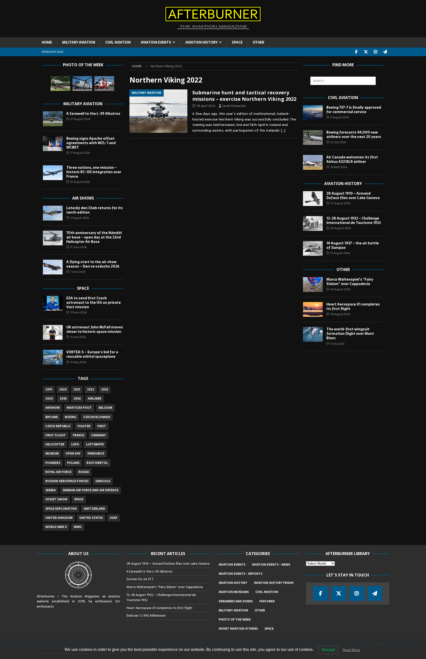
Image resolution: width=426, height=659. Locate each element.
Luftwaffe (95, 444)
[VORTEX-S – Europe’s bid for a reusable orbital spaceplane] (53, 357)
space (78, 499)
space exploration (61, 508)
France (78, 435)
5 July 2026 (337, 343)
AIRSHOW (52, 407)
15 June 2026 (78, 312)
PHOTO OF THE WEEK (235, 619)
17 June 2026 (78, 247)
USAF (113, 517)
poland (73, 462)
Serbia (50, 490)
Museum (52, 453)
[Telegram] (385, 52)
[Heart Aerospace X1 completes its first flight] (313, 309)
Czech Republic (58, 426)
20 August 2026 (340, 228)
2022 (90, 389)
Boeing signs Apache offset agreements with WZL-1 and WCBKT (91, 143)
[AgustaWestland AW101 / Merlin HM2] (82, 83)
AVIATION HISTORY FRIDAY (274, 582)
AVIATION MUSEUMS (234, 592)
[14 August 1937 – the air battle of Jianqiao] (313, 248)
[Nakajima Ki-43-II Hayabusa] (60, 83)
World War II (56, 526)
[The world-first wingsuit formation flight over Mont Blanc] (313, 334)
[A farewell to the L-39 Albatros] (53, 118)
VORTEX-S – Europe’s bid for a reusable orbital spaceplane (92, 354)
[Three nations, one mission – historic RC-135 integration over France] (53, 172)
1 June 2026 (77, 272)
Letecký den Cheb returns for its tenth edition (94, 210)
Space (83, 288)
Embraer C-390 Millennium (146, 615)
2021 (76, 389)
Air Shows (83, 198)
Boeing (70, 417)
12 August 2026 (80, 182)
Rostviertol (97, 462)
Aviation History (343, 183)
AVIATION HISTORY (201, 42)
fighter (83, 426)
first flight (55, 435)
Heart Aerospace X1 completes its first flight (353, 306)
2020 (63, 389)
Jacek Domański (234, 105)
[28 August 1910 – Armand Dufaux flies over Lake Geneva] (313, 198)
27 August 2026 (80, 119)
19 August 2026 (340, 314)
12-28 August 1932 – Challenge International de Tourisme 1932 (353, 220)
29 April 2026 (338, 167)
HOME (47, 42)
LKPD (75, 444)
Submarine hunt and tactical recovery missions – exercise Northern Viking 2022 (244, 95)
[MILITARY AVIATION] (158, 111)
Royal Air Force (58, 472)
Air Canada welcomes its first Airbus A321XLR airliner (352, 159)
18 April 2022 (206, 105)
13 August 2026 (340, 253)
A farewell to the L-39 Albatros (93, 113)
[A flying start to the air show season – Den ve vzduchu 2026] (53, 267)
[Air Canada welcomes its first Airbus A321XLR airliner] (313, 162)
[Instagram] (375, 52)
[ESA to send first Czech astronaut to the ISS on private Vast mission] (53, 303)
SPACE (237, 42)
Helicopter (54, 444)
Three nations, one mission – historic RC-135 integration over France (93, 172)
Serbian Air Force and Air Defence (90, 490)
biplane (51, 417)
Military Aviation (83, 103)
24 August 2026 (340, 289)
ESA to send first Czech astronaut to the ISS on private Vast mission (93, 302)
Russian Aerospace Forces (67, 481)
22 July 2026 (338, 142)
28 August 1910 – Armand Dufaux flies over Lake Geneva (353, 196)
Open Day (73, 453)
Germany (98, 435)
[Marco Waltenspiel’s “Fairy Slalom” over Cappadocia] (313, 284)
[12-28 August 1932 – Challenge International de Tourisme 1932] (313, 223)
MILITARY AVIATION (78, 42)
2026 (77, 398)
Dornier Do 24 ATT (140, 579)
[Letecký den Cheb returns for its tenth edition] (53, 213)
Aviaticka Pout (79, 407)
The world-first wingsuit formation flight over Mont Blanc (350, 333)
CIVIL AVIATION (118, 42)
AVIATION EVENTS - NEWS (271, 564)
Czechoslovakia (96, 417)
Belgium (105, 407)
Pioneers (52, 462)
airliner (94, 398)
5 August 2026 (339, 117)
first (101, 426)
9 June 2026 (78, 337)
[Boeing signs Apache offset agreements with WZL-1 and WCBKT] (53, 143)
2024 (49, 398)
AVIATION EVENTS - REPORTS (240, 573)
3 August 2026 (79, 218)
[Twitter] (366, 52)
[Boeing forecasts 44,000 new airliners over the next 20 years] (313, 137)
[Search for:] (343, 81)
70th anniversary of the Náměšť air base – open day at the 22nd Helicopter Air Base (94, 237)
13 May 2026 (78, 362)
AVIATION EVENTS (156, 42)
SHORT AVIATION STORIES (238, 628)
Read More (351, 650)
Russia (83, 472)
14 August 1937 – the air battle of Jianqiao (352, 245)
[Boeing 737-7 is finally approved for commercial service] (313, 112)
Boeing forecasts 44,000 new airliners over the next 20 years (353, 134)
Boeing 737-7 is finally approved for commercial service (353, 110)
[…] (283, 130)
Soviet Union (56, 499)
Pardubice (96, 453)
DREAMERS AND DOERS (236, 601)
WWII (78, 526)
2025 (63, 398)
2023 (104, 389)
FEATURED (267, 601)
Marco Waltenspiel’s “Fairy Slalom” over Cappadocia (349, 282)
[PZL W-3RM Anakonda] (104, 83)
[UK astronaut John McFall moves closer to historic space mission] (53, 332)
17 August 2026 (80, 153)
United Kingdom (58, 517)
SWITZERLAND (94, 508)
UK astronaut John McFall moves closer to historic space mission (94, 329)
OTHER (258, 42)
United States (91, 517)
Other (343, 269)
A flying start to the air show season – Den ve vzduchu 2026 (92, 264)
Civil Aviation (343, 97)
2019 (48, 389)
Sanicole (102, 481)
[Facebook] (356, 52)
